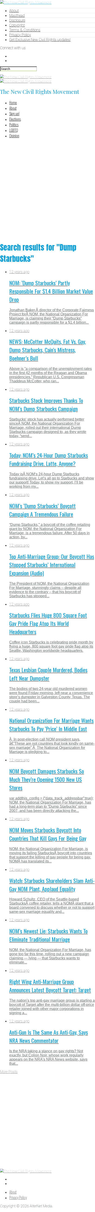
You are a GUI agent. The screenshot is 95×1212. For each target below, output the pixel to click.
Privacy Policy (20, 35)
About (14, 11)
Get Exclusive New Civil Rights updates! (40, 40)
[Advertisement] (47, 189)
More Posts (9, 1072)
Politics (13, 124)
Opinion (14, 136)
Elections (15, 119)
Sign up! (14, 113)
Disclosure (17, 20)
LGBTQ (13, 130)
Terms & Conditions (24, 30)
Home (13, 102)
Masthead (17, 15)
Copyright (17, 25)
